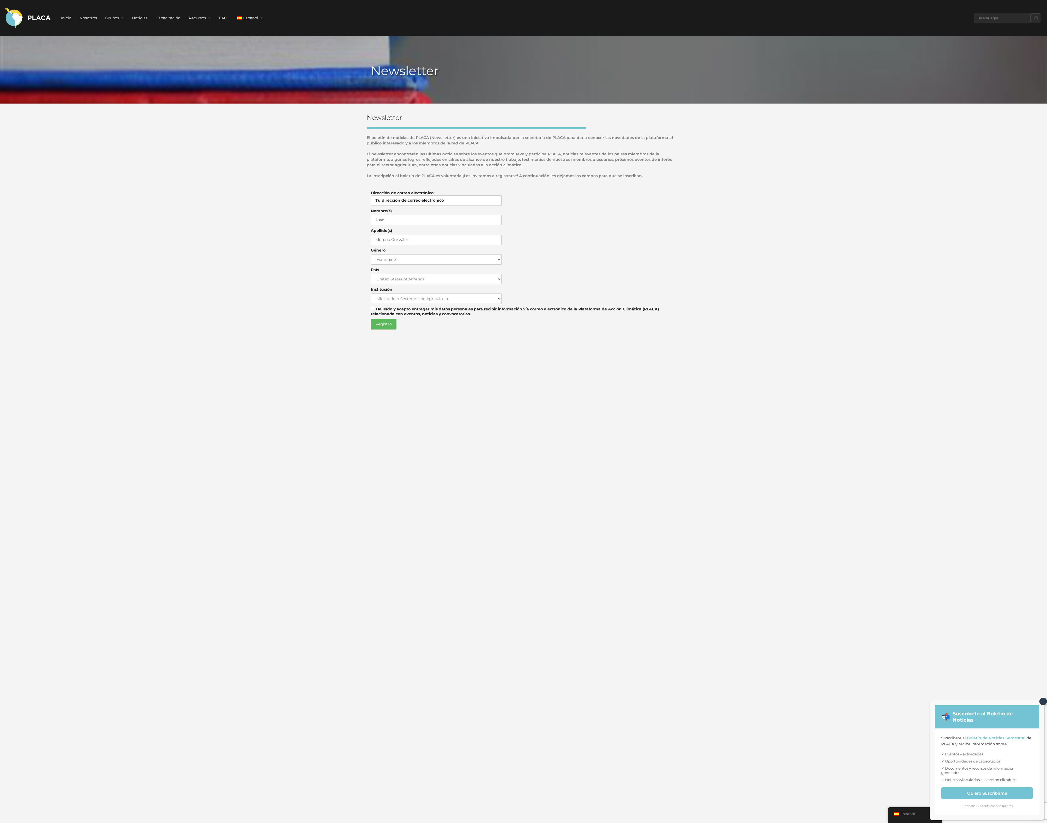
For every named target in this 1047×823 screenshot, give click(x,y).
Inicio (66, 18)
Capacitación (168, 18)
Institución (381, 289)
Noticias (140, 18)
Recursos (197, 18)
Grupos (112, 18)
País (375, 269)
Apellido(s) (381, 230)
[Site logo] (28, 17)
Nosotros (88, 18)
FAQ (223, 18)
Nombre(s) (381, 210)
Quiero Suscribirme (987, 793)
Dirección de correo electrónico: (403, 192)
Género (378, 250)
